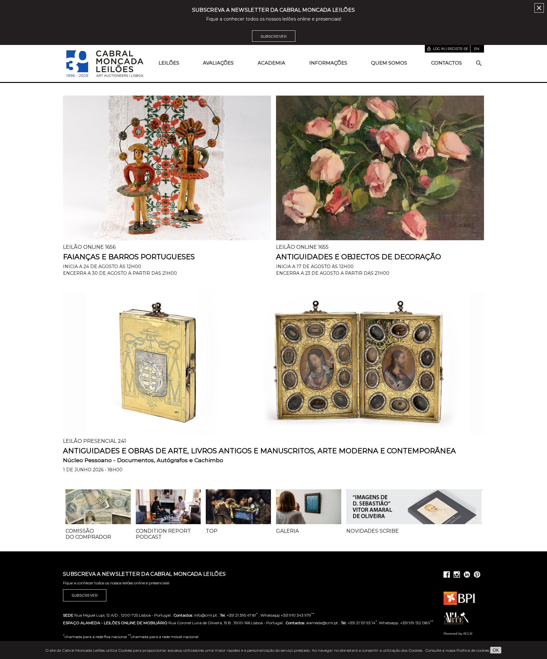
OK (496, 650)
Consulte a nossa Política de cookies (457, 650)
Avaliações (218, 63)
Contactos (446, 63)
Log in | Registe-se (447, 49)
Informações (328, 63)
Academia (271, 63)
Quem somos (389, 63)
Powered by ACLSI (457, 633)
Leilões (169, 63)
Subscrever (274, 36)
